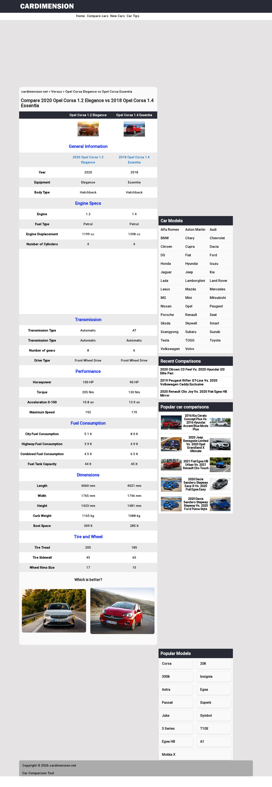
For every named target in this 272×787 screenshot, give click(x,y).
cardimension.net (34, 92)
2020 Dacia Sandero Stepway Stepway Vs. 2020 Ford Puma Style (196, 504)
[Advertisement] (130, 55)
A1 (202, 741)
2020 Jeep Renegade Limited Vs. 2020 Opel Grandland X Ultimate (195, 444)
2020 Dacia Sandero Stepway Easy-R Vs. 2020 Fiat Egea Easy (196, 484)
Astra (166, 690)
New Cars (117, 16)
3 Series (168, 728)
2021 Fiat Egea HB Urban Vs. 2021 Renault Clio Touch (196, 465)
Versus (56, 92)
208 (203, 664)
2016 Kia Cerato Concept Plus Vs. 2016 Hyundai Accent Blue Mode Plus (195, 422)
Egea (204, 690)
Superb (205, 703)
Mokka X (168, 754)
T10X (204, 728)
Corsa (166, 664)
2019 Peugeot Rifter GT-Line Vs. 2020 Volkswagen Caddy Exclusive (188, 382)
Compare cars (97, 16)
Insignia (206, 677)
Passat (167, 703)
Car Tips (133, 16)
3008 (166, 677)
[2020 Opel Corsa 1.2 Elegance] (88, 135)
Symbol (206, 715)
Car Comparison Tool (38, 773)
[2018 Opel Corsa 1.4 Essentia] (134, 135)
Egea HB (168, 741)
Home (80, 16)
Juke (165, 715)
